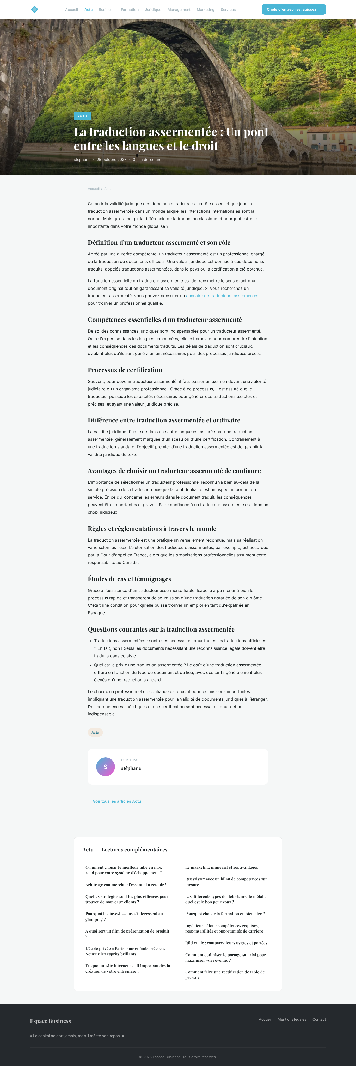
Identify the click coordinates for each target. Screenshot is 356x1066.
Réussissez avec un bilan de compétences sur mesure (226, 881)
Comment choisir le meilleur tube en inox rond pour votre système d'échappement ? (123, 870)
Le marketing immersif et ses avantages (221, 867)
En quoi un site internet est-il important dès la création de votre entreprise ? (127, 968)
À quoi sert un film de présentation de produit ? (127, 933)
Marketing (205, 9)
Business (107, 9)
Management (179, 9)
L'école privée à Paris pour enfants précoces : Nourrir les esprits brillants (126, 951)
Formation (130, 9)
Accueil (71, 9)
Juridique (153, 9)
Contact (319, 1019)
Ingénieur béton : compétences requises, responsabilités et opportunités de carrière (224, 928)
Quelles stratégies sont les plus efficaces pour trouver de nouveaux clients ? (126, 899)
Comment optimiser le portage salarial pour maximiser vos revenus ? (225, 957)
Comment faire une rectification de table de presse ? (225, 974)
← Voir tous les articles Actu (114, 801)
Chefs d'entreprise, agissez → (294, 9)
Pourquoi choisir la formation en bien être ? (225, 913)
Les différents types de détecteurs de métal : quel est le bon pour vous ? (225, 899)
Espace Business (50, 1020)
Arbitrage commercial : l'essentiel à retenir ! (125, 884)
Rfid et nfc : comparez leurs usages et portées (226, 942)
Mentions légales (292, 1019)
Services (228, 9)
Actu (88, 9)
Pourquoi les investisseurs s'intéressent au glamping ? (124, 916)
